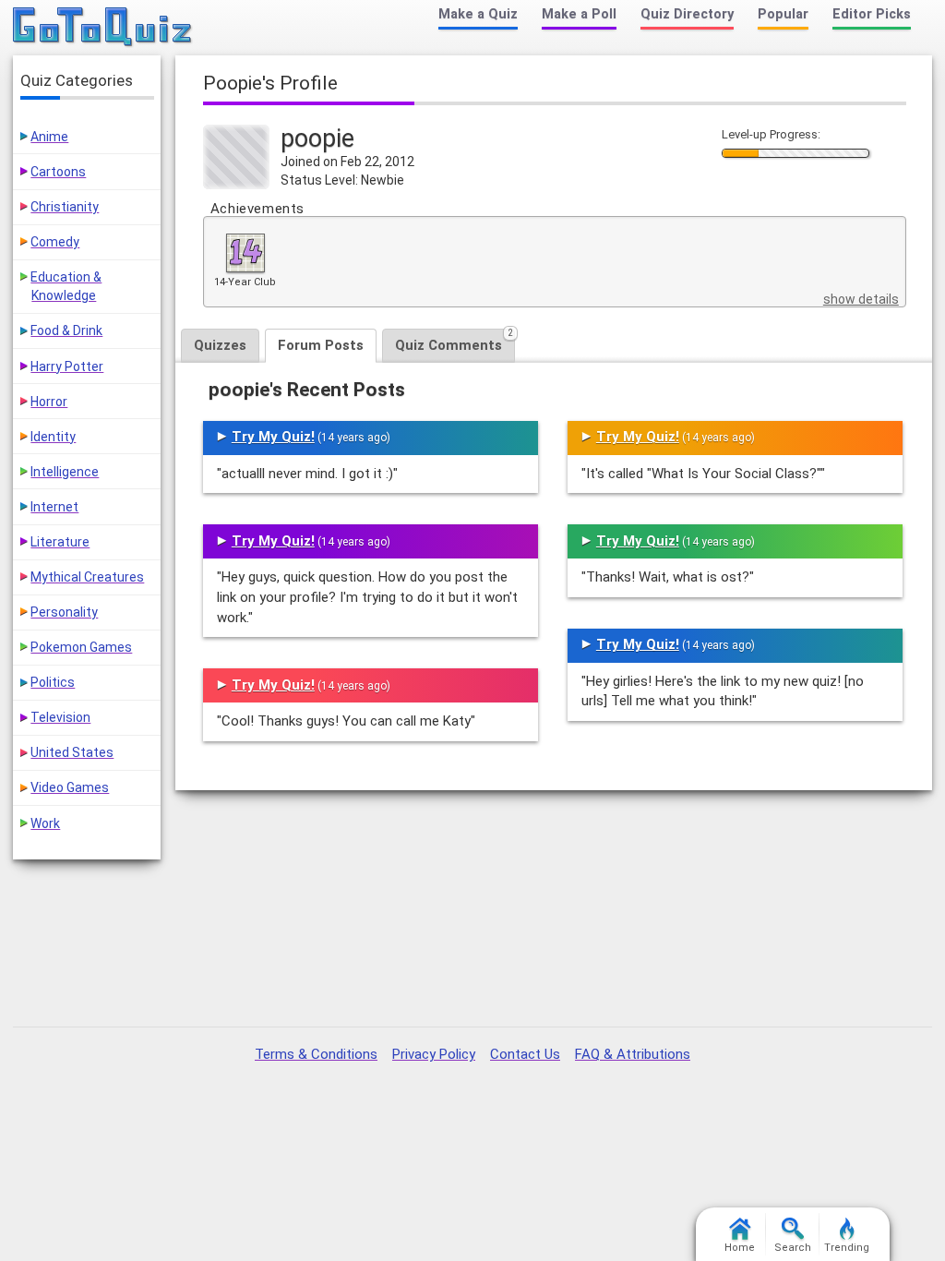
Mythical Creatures (87, 577)
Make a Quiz (478, 14)
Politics (52, 682)
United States (72, 752)
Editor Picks (871, 14)
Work (45, 823)
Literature (60, 541)
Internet (54, 506)
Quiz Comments (454, 341)
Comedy (54, 241)
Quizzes (220, 345)
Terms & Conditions (316, 1054)
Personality (64, 612)
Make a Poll (579, 14)
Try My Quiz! (273, 436)
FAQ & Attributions (632, 1054)
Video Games (69, 787)
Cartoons (58, 171)
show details (861, 299)
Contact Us (525, 1054)
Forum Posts (321, 345)
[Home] (103, 27)
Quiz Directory (687, 14)
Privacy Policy (433, 1054)
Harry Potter (66, 366)
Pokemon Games (81, 647)
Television (60, 717)
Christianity (64, 206)
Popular (783, 14)
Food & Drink (66, 330)
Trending (846, 1248)
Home (739, 1248)
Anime (49, 136)
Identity (53, 436)
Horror (48, 401)
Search (792, 1248)
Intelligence (64, 471)
